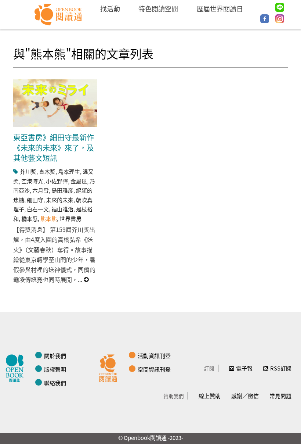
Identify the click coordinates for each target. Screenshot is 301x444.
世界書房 (70, 218)
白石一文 (38, 209)
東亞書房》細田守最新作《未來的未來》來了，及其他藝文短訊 (53, 147)
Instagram (279, 18)
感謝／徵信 (245, 396)
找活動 (110, 8)
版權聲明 (55, 369)
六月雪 (40, 190)
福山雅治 (62, 209)
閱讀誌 (17, 367)
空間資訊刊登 (154, 369)
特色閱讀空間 (158, 8)
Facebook (264, 18)
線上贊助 (210, 396)
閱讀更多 (87, 279)
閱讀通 (110, 367)
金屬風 (78, 181)
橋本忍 (29, 218)
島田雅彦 (62, 190)
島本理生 (69, 171)
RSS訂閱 (280, 368)
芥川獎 (28, 171)
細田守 (35, 200)
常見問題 (280, 396)
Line (279, 7)
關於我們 (55, 355)
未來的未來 (59, 200)
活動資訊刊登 (154, 355)
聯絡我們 (55, 383)
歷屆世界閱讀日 (220, 8)
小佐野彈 (57, 181)
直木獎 (47, 171)
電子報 (244, 368)
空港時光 (32, 181)
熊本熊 (48, 218)
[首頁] (59, 15)
